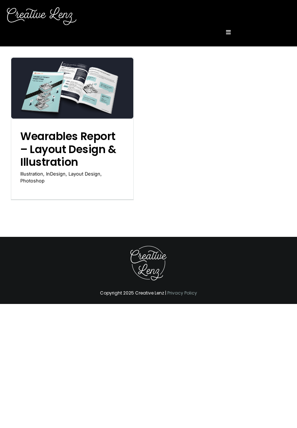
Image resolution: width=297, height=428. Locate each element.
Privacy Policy (182, 293)
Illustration (31, 174)
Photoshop (32, 181)
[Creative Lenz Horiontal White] (41, 10)
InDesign (56, 174)
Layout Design (84, 174)
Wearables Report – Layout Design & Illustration (68, 149)
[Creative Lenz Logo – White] (148, 248)
